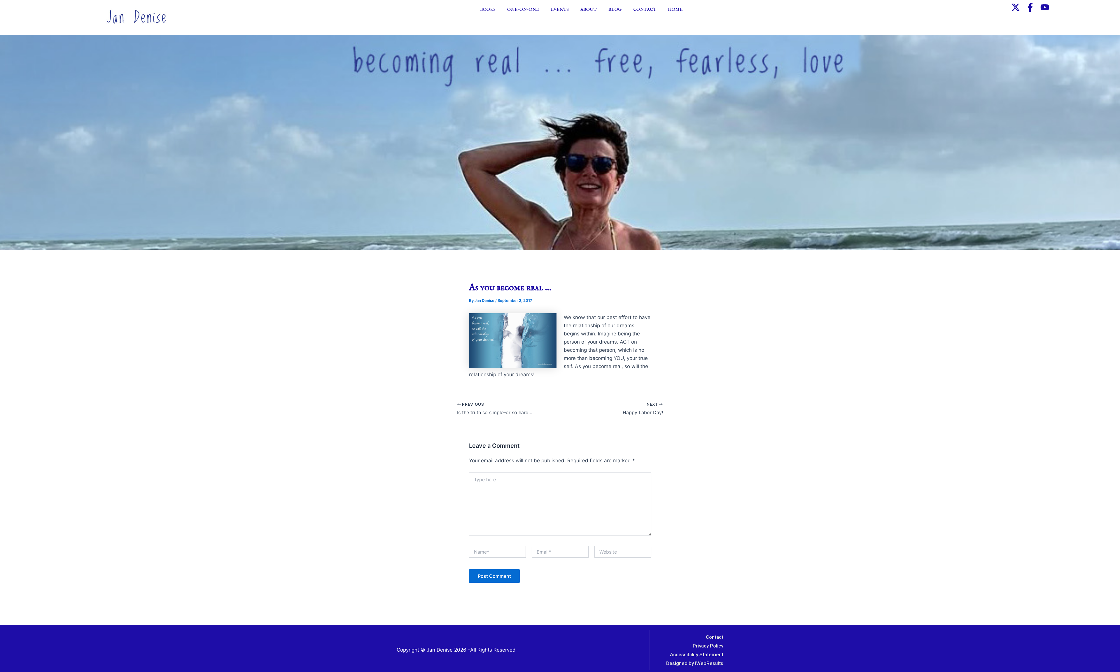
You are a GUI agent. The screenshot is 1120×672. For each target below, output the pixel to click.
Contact (644, 9)
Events (560, 9)
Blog (615, 9)
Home (675, 9)
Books (488, 9)
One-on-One (523, 9)
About (588, 9)
